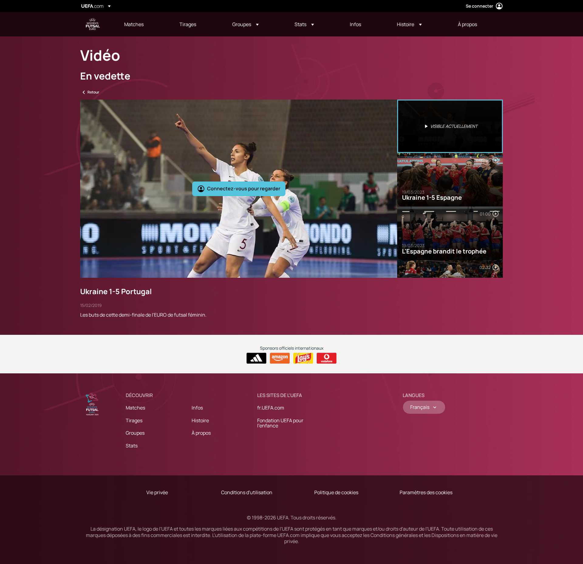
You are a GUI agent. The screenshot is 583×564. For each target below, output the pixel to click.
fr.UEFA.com (270, 407)
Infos (197, 407)
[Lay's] (303, 358)
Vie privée (157, 492)
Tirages (134, 420)
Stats (132, 445)
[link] (134, 24)
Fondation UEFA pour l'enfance (280, 423)
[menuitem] (144, 24)
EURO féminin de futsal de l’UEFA (93, 24)
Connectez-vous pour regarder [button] (243, 188)
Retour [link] (93, 92)
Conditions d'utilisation (246, 492)
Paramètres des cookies (426, 492)
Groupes (135, 433)
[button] (245, 24)
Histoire (200, 420)
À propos (201, 433)
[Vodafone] (326, 358)
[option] (450, 126)
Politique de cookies (336, 492)
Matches (135, 407)
